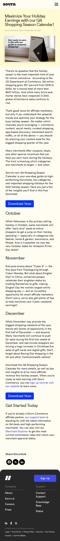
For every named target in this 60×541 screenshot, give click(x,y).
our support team (35, 417)
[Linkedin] (22, 462)
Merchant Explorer (17, 431)
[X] (15, 462)
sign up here (37, 382)
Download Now (19, 204)
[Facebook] (9, 462)
